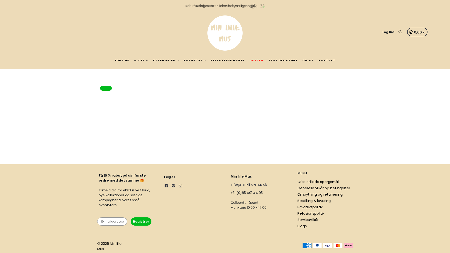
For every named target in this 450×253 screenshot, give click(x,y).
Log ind (388, 32)
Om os (308, 60)
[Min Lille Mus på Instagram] (180, 186)
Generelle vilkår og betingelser (323, 188)
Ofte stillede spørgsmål (318, 181)
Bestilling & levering (314, 200)
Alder (139, 60)
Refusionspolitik (310, 213)
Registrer (141, 221)
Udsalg (257, 60)
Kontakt (327, 60)
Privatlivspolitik (309, 207)
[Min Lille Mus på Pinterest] (173, 186)
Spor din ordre (283, 60)
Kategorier (164, 60)
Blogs (302, 225)
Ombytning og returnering (320, 194)
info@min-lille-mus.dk (249, 184)
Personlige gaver (227, 60)
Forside (122, 60)
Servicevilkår (308, 219)
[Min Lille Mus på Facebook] (166, 186)
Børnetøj (193, 60)
